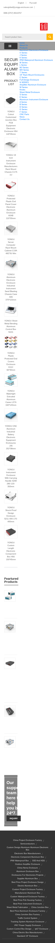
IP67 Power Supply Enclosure (27, 925)
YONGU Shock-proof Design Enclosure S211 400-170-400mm (10, 514)
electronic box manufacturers (27, 853)
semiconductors (27, 844)
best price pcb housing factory (27, 900)
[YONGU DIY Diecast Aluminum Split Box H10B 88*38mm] (9, 711)
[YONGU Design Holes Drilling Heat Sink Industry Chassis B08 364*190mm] (9, 627)
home (22, 43)
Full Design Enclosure (29, 80)
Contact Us (24, 119)
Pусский (33, 3)
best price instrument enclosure (27, 904)
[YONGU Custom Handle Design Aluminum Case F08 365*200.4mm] (9, 596)
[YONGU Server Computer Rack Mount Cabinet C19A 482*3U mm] (10, 228)
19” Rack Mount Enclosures (32, 75)
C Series (23, 77)
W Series (24, 87)
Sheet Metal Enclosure (30, 92)
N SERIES (24, 82)
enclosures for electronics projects (27, 875)
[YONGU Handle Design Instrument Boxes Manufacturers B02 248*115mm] (9, 742)
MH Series (24, 70)
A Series (23, 102)
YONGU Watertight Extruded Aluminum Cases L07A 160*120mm (11, 398)
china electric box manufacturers (27, 932)
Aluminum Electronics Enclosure (34, 50)
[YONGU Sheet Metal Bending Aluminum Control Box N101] (10, 310)
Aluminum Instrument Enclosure (34, 99)
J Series (23, 55)
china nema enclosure (27, 868)
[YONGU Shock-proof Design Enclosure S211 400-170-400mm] (10, 496)
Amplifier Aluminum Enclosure (33, 85)
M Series (24, 62)
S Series (23, 94)
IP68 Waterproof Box (19, 860)
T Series (23, 72)
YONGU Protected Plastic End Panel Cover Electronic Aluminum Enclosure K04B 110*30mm (10, 207)
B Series (23, 104)
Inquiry (14, 818)
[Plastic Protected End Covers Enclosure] (10, 342)
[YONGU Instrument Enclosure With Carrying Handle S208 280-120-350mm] (10, 458)
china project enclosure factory (27, 840)
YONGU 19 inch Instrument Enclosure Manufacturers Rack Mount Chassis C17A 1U (10, 165)
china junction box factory (27, 914)
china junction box (40, 907)
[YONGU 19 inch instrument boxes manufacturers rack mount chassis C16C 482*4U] (10, 144)
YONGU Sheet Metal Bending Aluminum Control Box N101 (10, 326)
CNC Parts (24, 114)
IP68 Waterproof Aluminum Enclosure (36, 60)
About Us (24, 45)
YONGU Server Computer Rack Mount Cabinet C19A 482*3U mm (11, 246)
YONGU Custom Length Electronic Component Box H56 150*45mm (11, 551)
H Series (23, 53)
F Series (23, 112)
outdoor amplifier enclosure (27, 864)
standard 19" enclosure (27, 936)
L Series (23, 65)
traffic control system (27, 918)
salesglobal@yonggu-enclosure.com (18, 7)
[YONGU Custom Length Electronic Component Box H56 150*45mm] (10, 531)
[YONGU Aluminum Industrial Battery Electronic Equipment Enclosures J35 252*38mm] (10, 415)
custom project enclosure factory (27, 889)
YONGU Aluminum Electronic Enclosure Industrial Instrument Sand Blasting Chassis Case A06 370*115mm (11, 287)
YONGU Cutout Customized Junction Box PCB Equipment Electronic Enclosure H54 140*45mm (10, 122)
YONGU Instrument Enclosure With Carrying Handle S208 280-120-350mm (11, 478)
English (21, 3)
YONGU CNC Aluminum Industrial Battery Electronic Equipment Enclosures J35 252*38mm (11, 437)
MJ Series (24, 67)
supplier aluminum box (27, 878)
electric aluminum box (27, 886)
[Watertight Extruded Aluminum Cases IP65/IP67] (10, 380)
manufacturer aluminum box (27, 893)
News (22, 117)
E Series (23, 97)
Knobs (22, 89)
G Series (23, 109)
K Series (23, 58)
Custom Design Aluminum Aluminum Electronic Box (27, 848)
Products (24, 48)
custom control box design (19, 929)
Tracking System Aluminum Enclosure (27, 921)
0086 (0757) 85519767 (13, 13)
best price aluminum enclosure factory (27, 911)
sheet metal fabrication (17, 907)
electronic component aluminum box (27, 857)
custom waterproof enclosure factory (27, 896)
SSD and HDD (38, 860)
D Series (23, 107)
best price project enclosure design (28, 882)
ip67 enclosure (41, 929)
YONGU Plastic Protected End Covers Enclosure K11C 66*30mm (11, 361)
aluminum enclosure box (27, 871)
